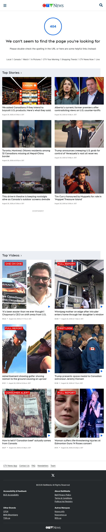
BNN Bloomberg (10, 515)
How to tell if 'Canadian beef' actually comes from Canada (26, 442)
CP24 (5, 511)
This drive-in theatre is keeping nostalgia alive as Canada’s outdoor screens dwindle (26, 198)
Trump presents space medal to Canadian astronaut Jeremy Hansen (78, 377)
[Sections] (5, 5)
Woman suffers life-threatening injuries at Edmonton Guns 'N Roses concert (77, 442)
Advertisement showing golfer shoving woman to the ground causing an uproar (24, 377)
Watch (26, 59)
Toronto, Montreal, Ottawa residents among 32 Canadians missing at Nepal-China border (26, 153)
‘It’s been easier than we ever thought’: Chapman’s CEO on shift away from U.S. (24, 313)
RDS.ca (58, 518)
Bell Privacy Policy (63, 495)
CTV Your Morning (51, 59)
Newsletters (43, 465)
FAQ (33, 465)
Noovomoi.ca (61, 515)
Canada (17, 59)
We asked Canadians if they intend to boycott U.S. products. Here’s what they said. (26, 109)
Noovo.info (59, 511)
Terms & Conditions (63, 498)
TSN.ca (6, 518)
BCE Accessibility (11, 495)
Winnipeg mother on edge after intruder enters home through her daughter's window (79, 313)
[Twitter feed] (53, 475)
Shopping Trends (69, 59)
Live (98, 59)
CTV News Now (86, 59)
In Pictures (36, 59)
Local (8, 59)
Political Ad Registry (64, 501)
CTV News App (10, 465)
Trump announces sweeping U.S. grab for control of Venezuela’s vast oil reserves (77, 152)
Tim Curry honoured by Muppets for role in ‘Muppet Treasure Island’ (78, 198)
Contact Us (24, 465)
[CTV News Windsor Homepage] (53, 5)
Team (53, 465)
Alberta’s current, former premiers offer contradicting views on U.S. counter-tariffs (77, 109)
